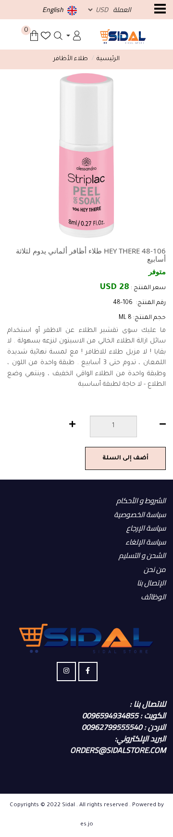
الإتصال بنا (151, 583)
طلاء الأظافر (70, 59)
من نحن (155, 569)
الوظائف (153, 597)
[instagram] (66, 671)
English (53, 9)
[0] (34, 35)
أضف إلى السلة (125, 458)
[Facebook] (88, 671)
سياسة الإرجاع (146, 528)
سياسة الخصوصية (140, 514)
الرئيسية (108, 59)
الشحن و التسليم (142, 555)
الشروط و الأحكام (141, 500)
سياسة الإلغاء (145, 542)
